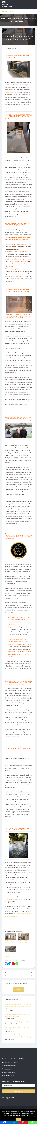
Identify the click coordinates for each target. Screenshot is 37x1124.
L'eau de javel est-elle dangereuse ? (16, 1022)
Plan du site (8, 1069)
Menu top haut (9, 11)
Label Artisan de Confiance (12, 92)
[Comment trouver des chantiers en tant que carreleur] (10, 936)
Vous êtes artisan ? (10, 1065)
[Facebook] (6, 963)
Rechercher (18, 989)
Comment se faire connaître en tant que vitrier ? (10, 954)
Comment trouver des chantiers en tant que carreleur (10, 942)
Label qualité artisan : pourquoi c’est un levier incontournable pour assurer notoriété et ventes (18, 1007)
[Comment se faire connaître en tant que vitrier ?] (10, 949)
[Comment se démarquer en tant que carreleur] (23, 936)
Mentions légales (9, 1072)
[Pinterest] (13, 963)
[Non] (35, 1117)
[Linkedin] (9, 963)
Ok (18, 1120)
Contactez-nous (9, 1076)
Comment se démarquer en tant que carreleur (22, 942)
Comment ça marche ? (11, 1062)
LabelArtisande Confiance (7, 4)
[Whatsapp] (16, 963)
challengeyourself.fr (8, 1098)
